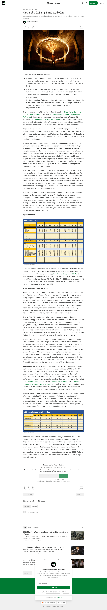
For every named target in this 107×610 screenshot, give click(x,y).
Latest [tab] (29, 527)
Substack (45, 606)
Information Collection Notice (53, 593)
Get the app (61, 602)
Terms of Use (61, 591)
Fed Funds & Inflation (30, 9)
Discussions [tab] (36, 527)
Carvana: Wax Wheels (59, 382)
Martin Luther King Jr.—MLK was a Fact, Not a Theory (44, 547)
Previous (29, 494)
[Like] (24, 26)
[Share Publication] (86, 3)
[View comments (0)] (28, 26)
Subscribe (93, 3)
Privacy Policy (66, 593)
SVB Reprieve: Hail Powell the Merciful (48, 120)
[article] (53, 537)
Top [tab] (25, 527)
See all (26, 573)
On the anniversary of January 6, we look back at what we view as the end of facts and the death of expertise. (45, 537)
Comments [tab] (27, 506)
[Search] (82, 3)
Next (78, 494)
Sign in (102, 3)
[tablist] (30, 506)
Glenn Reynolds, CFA (32, 21)
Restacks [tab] (34, 506)
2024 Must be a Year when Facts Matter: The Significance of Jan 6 (45, 533)
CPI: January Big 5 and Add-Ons (65, 274)
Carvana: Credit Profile (35, 382)
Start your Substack (49, 602)
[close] (69, 562)
